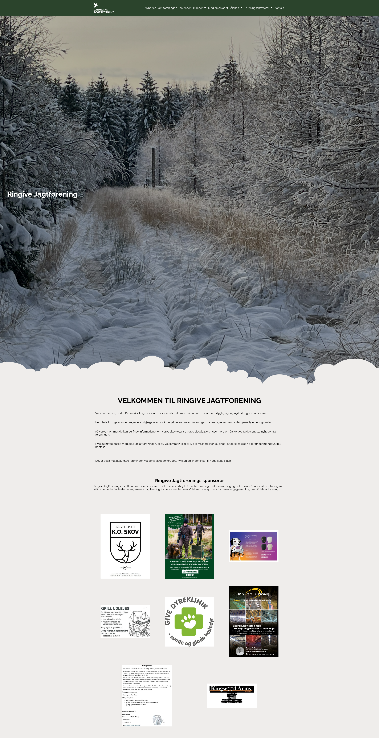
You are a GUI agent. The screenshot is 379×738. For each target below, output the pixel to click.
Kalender (185, 7)
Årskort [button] (235, 7)
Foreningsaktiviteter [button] (257, 7)
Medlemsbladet (218, 7)
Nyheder (150, 7)
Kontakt (279, 7)
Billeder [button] (198, 7)
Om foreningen (167, 7)
